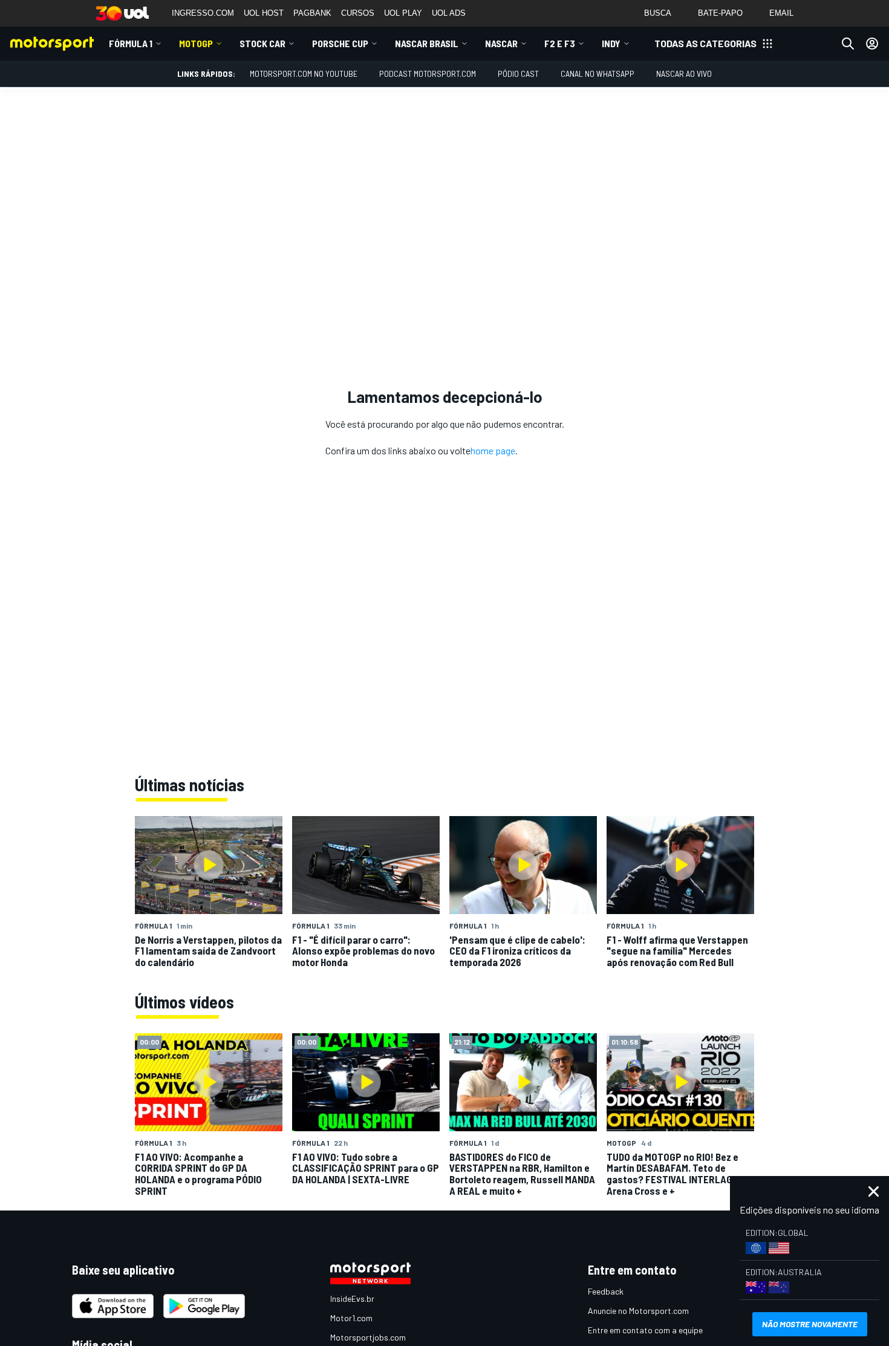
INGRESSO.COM (203, 13)
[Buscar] (848, 43)
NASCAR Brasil (426, 43)
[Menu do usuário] (872, 43)
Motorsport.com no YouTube (303, 73)
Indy (611, 43)
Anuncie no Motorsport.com (638, 1310)
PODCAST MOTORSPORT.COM (427, 73)
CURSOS (357, 13)
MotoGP (196, 43)
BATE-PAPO (720, 13)
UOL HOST (264, 13)
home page (493, 450)
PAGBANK (312, 13)
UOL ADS (449, 13)
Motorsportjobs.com (368, 1337)
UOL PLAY (403, 13)
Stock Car (262, 43)
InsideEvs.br (352, 1298)
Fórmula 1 (130, 43)
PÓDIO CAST (518, 73)
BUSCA (657, 13)
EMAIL (781, 13)
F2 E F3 (559, 43)
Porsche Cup (340, 43)
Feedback (606, 1291)
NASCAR (501, 43)
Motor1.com (351, 1318)
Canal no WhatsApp (597, 73)
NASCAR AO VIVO (684, 73)
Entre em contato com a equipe (645, 1330)
